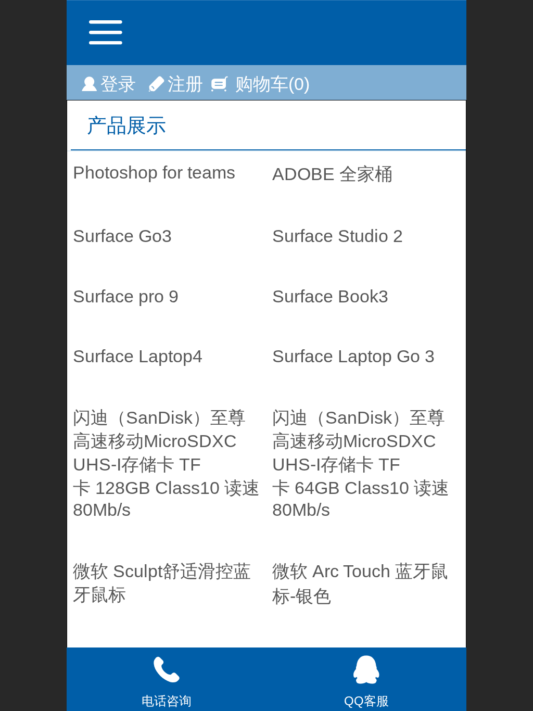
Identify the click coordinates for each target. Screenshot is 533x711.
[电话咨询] (166, 670)
